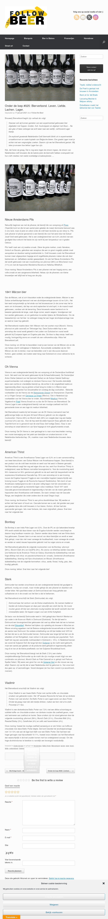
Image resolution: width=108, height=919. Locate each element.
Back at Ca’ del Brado (89, 95)
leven (72, 745)
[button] (103, 883)
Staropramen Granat (41, 392)
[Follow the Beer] (26, 17)
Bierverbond (55, 745)
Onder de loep (18, 745)
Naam (8, 829)
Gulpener (46, 642)
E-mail (8, 837)
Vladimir (21, 748)
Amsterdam (38, 745)
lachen (63, 745)
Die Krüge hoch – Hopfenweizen (19, 771)
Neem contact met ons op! (91, 68)
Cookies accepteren (54, 896)
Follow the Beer (37, 112)
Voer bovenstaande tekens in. (13, 861)
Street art (9, 45)
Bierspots (28, 38)
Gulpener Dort (49, 662)
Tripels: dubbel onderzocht (90, 84)
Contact (26, 45)
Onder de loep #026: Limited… (60, 771)
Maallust (54, 398)
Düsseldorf (19, 625)
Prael (18, 401)
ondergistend (13, 748)
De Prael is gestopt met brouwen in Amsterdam (89, 90)
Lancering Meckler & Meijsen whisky (88, 100)
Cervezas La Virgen (34, 395)
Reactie (8, 802)
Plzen (66, 225)
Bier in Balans (48, 38)
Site (6, 845)
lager (67, 745)
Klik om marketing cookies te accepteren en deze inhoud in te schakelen (32, 760)
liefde (6, 748)
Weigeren (54, 904)
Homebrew (88, 38)
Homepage (9, 38)
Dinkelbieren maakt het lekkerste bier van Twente (90, 106)
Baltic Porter (46, 745)
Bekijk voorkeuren (54, 912)
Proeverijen (69, 38)
